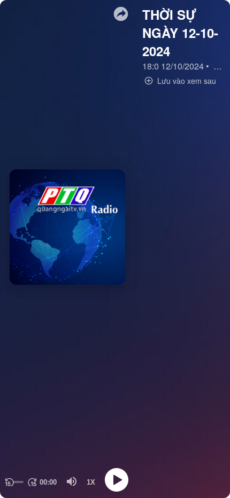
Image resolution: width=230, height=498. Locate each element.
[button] (120, 13)
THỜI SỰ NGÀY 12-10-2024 (180, 32)
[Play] (116, 480)
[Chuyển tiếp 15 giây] (29, 482)
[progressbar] (18, 482)
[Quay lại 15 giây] (7, 482)
